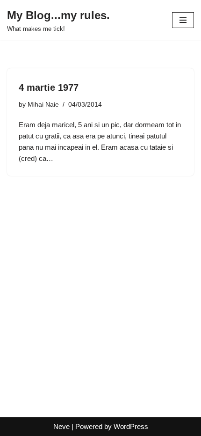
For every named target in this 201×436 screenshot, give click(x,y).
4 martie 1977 (49, 87)
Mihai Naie (43, 104)
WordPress (131, 426)
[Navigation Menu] (183, 20)
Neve (61, 426)
